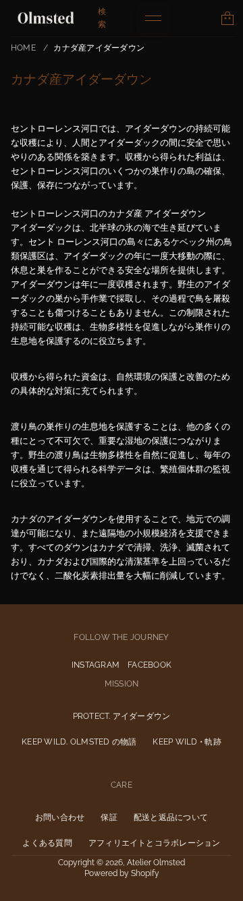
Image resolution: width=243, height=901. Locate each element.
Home (23, 48)
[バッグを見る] (227, 18)
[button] (227, 18)
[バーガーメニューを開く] (153, 18)
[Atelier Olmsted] (45, 18)
